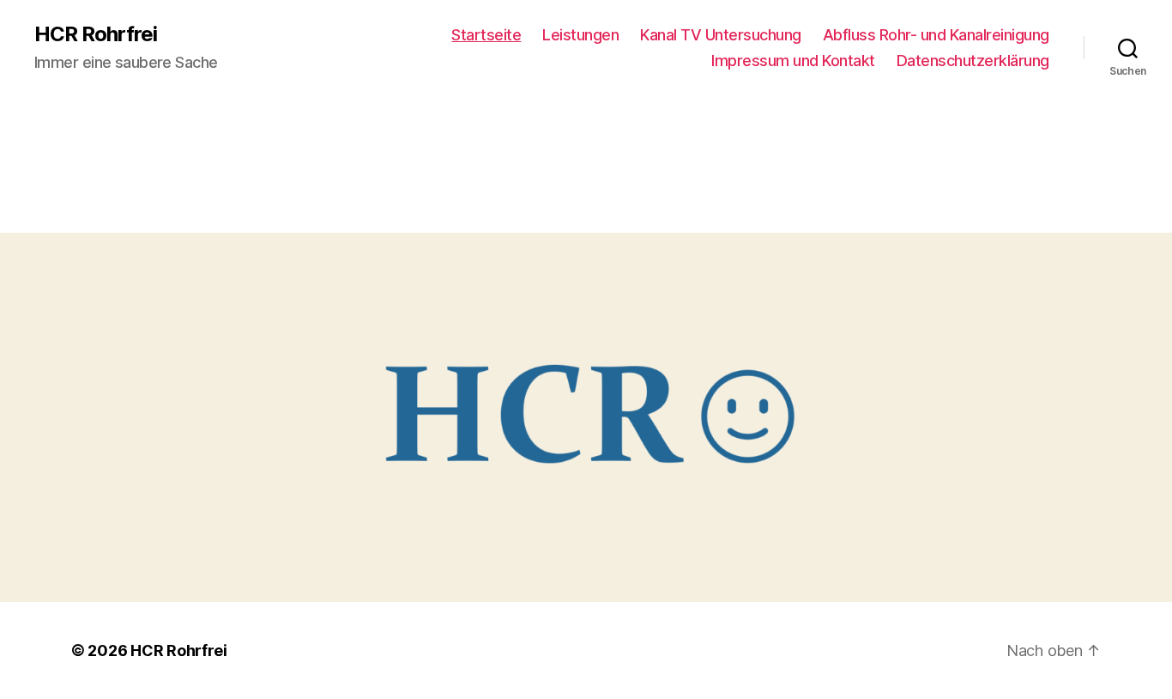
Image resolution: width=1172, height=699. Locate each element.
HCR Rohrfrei (95, 34)
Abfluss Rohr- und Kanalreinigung (936, 35)
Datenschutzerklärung (973, 61)
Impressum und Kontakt (793, 61)
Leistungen (580, 35)
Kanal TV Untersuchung (720, 35)
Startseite (486, 35)
